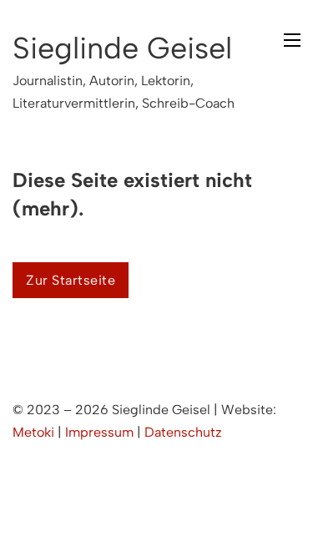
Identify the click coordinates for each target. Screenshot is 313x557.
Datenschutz (183, 432)
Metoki (33, 432)
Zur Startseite (70, 280)
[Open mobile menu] (292, 40)
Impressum (99, 432)
